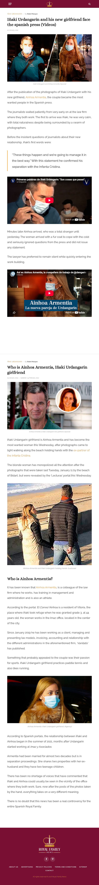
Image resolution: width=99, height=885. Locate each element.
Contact (49, 870)
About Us (13, 867)
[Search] (89, 4)
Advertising (27, 867)
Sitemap (83, 867)
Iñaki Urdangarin (14, 14)
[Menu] (10, 4)
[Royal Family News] (49, 4)
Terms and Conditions (65, 867)
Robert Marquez (32, 14)
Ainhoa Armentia (36, 97)
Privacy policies (44, 867)
